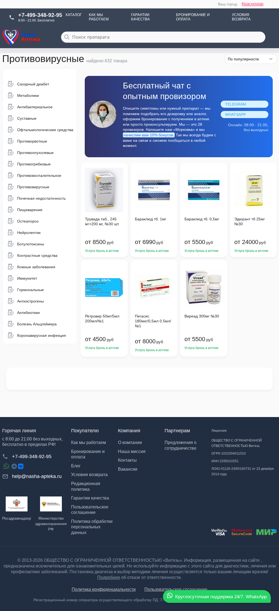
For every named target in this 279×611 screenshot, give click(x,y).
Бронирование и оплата (193, 17)
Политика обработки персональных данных (92, 527)
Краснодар (252, 4)
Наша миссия (131, 451)
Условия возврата (241, 17)
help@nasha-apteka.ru (37, 476)
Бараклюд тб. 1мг (150, 219)
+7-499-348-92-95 (40, 15)
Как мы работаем (99, 17)
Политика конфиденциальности (104, 589)
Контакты (127, 460)
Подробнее (108, 577)
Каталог (74, 15)
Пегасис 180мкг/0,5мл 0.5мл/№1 (153, 321)
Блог (76, 466)
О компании (130, 442)
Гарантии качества (140, 17)
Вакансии (127, 469)
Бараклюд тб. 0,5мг (201, 219)
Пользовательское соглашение (175, 589)
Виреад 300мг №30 (201, 316)
